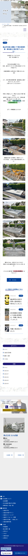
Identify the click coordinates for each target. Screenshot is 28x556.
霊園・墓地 (7, 356)
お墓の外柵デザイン (8, 513)
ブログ (5, 159)
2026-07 (6, 374)
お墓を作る (6, 510)
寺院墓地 (5, 527)
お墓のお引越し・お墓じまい (10, 519)
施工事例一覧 (6, 529)
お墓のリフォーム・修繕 (9, 517)
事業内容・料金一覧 (8, 505)
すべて (5, 349)
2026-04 (6, 383)
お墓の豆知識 (7, 352)
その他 (6, 359)
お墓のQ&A (6, 536)
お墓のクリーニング (8, 515)
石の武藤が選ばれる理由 (9, 503)
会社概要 (5, 501)
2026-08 (6, 371)
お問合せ (5, 538)
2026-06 (6, 377)
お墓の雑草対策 (7, 522)
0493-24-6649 (7, 553)
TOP (3, 496)
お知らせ (5, 531)
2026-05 (6, 380)
